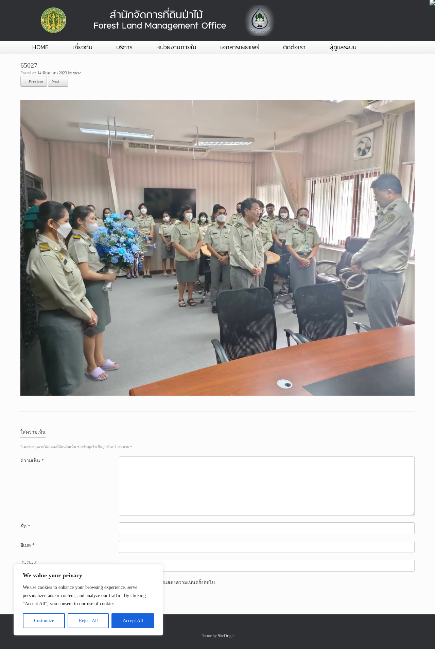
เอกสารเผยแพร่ (239, 47)
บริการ (124, 47)
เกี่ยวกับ (82, 47)
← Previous (33, 81)
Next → (58, 81)
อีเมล (27, 545)
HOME (40, 47)
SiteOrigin (226, 636)
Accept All (133, 620)
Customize (44, 620)
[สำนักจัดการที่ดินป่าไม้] (156, 20)
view (77, 73)
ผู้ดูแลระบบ (342, 47)
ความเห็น (32, 460)
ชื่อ (25, 526)
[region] (88, 599)
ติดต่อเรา (294, 47)
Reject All (88, 620)
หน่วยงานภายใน (176, 47)
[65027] (217, 394)
